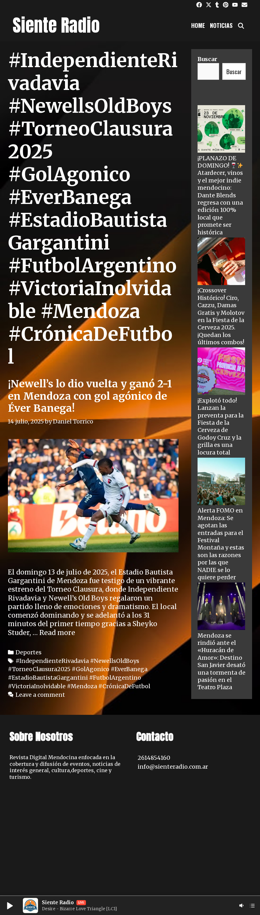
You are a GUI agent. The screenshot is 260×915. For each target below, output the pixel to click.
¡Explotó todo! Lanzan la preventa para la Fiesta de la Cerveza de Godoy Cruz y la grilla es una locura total (221, 426)
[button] (9, 905)
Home (198, 25)
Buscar (207, 59)
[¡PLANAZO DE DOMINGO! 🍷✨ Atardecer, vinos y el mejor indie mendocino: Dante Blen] (221, 129)
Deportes (29, 652)
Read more (57, 632)
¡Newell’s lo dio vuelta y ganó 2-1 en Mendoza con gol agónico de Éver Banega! (90, 396)
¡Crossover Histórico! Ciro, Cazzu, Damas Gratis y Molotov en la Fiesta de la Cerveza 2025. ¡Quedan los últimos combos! (221, 316)
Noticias (221, 25)
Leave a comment (40, 694)
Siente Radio (56, 25)
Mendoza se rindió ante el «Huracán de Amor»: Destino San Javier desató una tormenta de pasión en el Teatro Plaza (221, 661)
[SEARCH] (241, 25)
